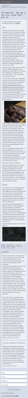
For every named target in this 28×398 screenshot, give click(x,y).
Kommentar (5, 385)
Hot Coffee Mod (18, 150)
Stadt (4, 185)
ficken (20, 246)
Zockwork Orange (11, 246)
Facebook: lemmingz (17, 396)
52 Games (3, 246)
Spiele (18, 245)
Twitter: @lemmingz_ (16, 396)
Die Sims (3, 248)
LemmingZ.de (6, 2)
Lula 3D (12, 248)
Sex (3, 27)
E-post (3, 377)
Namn (3, 373)
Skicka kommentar (14, 389)
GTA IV (8, 248)
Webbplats (5, 381)
